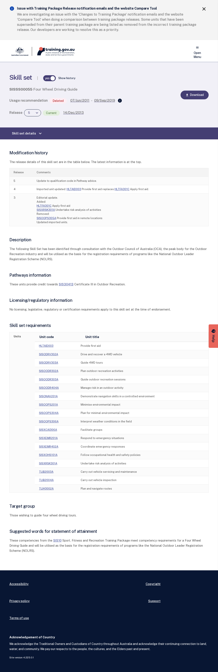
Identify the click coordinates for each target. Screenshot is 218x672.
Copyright (153, 584)
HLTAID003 (74, 189)
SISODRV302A (48, 354)
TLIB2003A (46, 471)
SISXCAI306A (48, 429)
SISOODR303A (48, 379)
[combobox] (32, 112)
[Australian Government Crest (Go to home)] (20, 51)
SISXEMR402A (48, 446)
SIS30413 (66, 284)
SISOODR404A (49, 387)
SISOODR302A (48, 371)
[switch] (49, 78)
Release (15, 113)
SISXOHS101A (48, 455)
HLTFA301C (122, 189)
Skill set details (27, 133)
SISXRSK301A (46, 209)
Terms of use (19, 618)
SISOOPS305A (46, 218)
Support (154, 601)
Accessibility (19, 584)
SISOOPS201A (48, 404)
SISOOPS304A (49, 413)
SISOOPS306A (49, 421)
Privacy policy (19, 601)
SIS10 (57, 540)
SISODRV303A (48, 362)
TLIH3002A (46, 488)
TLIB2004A (46, 480)
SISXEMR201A (48, 438)
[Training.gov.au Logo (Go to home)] (53, 51)
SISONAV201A (48, 396)
